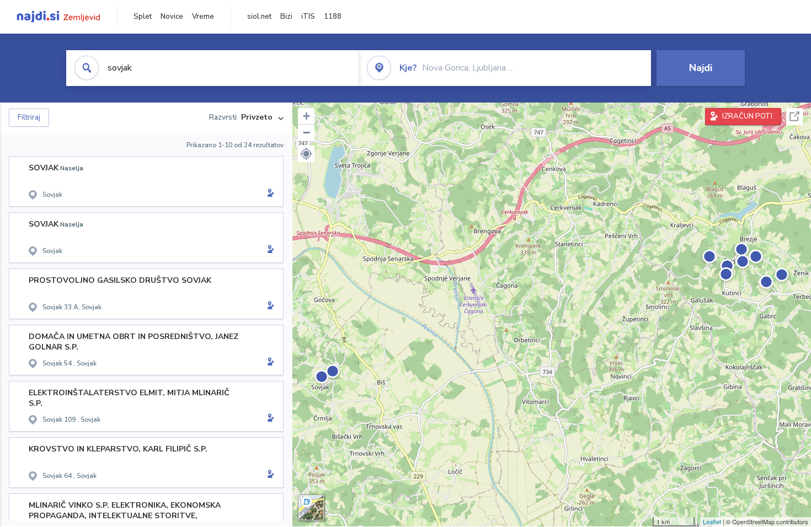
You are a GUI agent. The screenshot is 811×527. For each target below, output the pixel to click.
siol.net (259, 16)
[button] (306, 154)
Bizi (286, 16)
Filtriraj (29, 117)
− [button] (306, 132)
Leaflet (712, 521)
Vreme (203, 16)
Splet (143, 16)
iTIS (308, 16)
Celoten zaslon (794, 116)
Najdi (700, 67)
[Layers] (311, 508)
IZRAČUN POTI (747, 116)
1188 (333, 16)
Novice (172, 16)
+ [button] (306, 116)
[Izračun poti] (269, 194)
